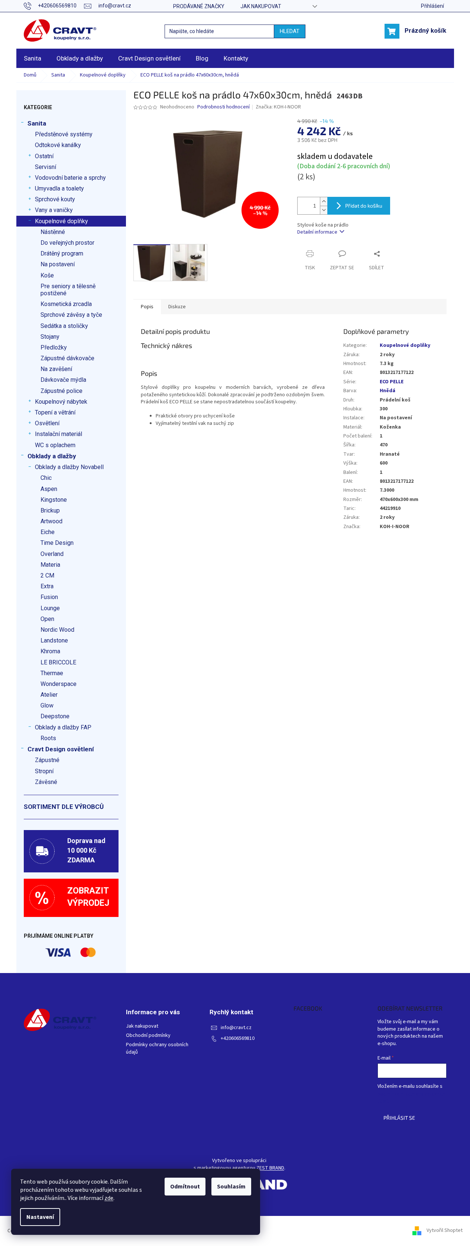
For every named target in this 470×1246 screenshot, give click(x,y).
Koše (47, 275)
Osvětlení (47, 423)
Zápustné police (61, 390)
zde (108, 1198)
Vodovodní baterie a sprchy (70, 177)
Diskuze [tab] (177, 306)
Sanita (36, 123)
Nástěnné (52, 231)
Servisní (45, 166)
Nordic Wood (57, 629)
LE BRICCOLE (58, 662)
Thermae (51, 673)
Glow (47, 705)
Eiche (47, 532)
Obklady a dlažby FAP (63, 727)
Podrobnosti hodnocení (223, 107)
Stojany (49, 336)
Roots (48, 738)
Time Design (57, 542)
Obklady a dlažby (51, 456)
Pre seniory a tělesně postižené (67, 290)
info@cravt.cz (236, 1027)
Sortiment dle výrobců (64, 806)
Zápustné (47, 760)
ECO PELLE (391, 381)
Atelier (49, 694)
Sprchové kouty (55, 199)
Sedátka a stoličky (64, 325)
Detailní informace (317, 232)
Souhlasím (231, 1186)
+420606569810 (238, 1038)
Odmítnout (185, 1186)
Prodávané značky (198, 6)
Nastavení (40, 1217)
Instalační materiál (58, 433)
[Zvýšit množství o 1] (323, 201)
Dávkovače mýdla (63, 379)
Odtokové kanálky (58, 145)
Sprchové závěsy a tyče (71, 314)
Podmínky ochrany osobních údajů (157, 1048)
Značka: (278, 107)
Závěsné (46, 781)
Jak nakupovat (260, 6)
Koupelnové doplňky (61, 221)
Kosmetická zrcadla (66, 304)
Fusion (49, 597)
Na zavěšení (56, 369)
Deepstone (54, 716)
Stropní (44, 771)
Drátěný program (61, 253)
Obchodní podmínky (148, 1035)
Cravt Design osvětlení (60, 749)
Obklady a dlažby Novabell (69, 467)
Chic (46, 477)
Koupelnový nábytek (61, 401)
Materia (50, 564)
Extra (47, 586)
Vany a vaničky (54, 210)
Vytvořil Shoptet (445, 1230)
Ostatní (44, 156)
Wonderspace (58, 683)
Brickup (50, 510)
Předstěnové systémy (64, 134)
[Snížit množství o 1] (323, 210)
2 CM (47, 575)
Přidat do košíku (363, 205)
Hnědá (387, 390)
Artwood (51, 521)
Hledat (289, 31)
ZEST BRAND (270, 1168)
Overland (52, 553)
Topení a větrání (55, 412)
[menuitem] (32, 58)
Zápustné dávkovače (67, 358)
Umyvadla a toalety (59, 188)
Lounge (50, 608)
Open (47, 618)
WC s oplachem (55, 445)
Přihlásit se (399, 1118)
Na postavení (57, 264)
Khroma (50, 651)
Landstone (54, 640)
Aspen (48, 488)
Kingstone (53, 499)
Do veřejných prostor (67, 242)
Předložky (53, 347)
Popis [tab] (147, 306)
